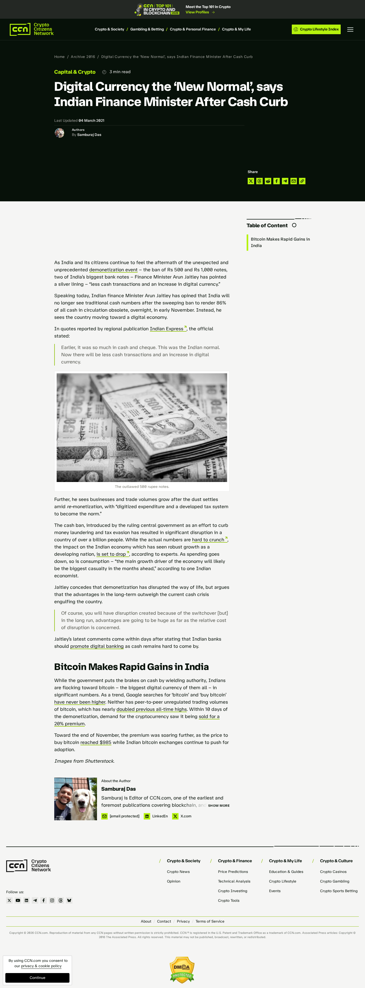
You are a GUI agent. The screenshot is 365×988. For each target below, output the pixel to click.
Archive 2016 (83, 56)
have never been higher (79, 702)
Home (59, 56)
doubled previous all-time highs (152, 709)
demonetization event (113, 270)
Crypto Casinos (333, 871)
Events (275, 891)
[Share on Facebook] (276, 181)
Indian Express (166, 329)
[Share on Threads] (259, 181)
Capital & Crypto (75, 72)
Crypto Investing (232, 891)
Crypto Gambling (334, 881)
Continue (37, 977)
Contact (164, 921)
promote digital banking (97, 646)
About (146, 921)
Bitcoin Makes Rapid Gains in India (280, 242)
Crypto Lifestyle (282, 881)
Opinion (173, 881)
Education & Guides (286, 871)
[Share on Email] (293, 181)
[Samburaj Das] (75, 799)
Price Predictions (233, 871)
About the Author (116, 781)
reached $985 (95, 742)
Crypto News (178, 871)
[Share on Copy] (302, 181)
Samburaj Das (89, 134)
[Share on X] (251, 181)
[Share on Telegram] (285, 181)
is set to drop (111, 554)
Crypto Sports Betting (339, 891)
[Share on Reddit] (268, 181)
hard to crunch (208, 540)
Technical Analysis (234, 881)
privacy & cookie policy (41, 966)
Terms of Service (210, 921)
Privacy (183, 921)
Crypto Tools (228, 900)
